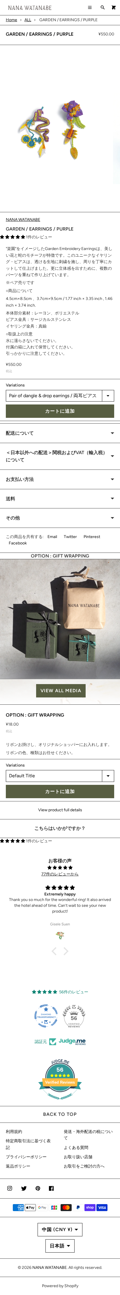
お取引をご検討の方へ (84, 1166)
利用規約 (14, 1131)
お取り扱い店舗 (78, 1156)
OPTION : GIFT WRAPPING (35, 715)
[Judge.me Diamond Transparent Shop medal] (46, 1016)
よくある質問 (76, 1147)
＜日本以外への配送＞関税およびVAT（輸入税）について (56, 456)
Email (52, 536)
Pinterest (92, 536)
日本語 (57, 1246)
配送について (20, 433)
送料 (10, 498)
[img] (60, 867)
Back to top (60, 1114)
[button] (60, 690)
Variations (15, 385)
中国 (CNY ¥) (57, 1229)
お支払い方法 (20, 479)
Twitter (70, 536)
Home (11, 19)
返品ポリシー (18, 1166)
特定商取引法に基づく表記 (28, 1144)
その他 (13, 518)
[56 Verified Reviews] (60, 1102)
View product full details (60, 809)
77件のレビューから (60, 874)
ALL (27, 19)
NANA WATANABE (23, 219)
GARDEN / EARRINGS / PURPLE (39, 34)
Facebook (18, 543)
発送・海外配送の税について (88, 1135)
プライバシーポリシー (26, 1156)
